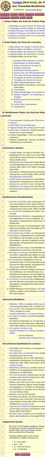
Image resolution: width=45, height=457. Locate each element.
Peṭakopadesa (19, 107)
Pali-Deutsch (39, 14)
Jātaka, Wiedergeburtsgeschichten (27, 82)
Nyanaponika (27, 165)
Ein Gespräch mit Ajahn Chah (21, 328)
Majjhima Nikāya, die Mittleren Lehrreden (25, 49)
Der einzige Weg (16, 260)
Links (17, 454)
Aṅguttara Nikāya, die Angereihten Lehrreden (27, 54)
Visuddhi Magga (16, 152)
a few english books (33, 10)
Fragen (21, 14)
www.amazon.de (26, 404)
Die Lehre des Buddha (18, 375)
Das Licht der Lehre (17, 309)
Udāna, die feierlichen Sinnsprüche (27, 65)
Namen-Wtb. (5, 17)
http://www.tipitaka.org (29, 430)
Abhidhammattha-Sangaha (20, 189)
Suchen (29, 17)
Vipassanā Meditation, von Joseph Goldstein (27, 314)
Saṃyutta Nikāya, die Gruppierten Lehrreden (27, 52)
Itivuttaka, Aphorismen (22, 68)
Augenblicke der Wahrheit (19, 406)
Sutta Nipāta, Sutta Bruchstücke (26, 70)
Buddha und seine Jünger (19, 248)
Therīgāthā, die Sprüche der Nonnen (28, 80)
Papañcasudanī (16, 179)
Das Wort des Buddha (18, 202)
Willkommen (5, 14)
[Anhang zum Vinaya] (17, 38)
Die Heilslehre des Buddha (20, 233)
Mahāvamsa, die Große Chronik (22, 184)
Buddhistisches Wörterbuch (20, 216)
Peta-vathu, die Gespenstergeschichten (29, 75)
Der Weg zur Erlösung (18, 252)
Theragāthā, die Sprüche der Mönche (28, 78)
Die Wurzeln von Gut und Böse (21, 279)
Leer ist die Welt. (16, 211)
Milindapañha (15, 162)
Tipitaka (17, 2)
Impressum (25, 454)
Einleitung (14, 14)
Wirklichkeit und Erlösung (19, 368)
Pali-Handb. (30, 14)
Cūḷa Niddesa (19, 90)
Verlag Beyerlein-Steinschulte (21, 177)
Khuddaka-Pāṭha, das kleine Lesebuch (29, 61)
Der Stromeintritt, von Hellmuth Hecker (24, 353)
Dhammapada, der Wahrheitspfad (27, 63)
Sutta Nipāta (14, 235)
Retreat (22, 17)
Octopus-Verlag (16, 365)
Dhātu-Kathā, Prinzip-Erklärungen (23, 125)
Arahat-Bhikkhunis (17, 389)
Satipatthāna (14, 172)
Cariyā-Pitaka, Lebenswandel (25, 104)
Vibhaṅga (13, 123)
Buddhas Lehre (15, 394)
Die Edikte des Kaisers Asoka (21, 380)
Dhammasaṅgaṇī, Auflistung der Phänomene (27, 120)
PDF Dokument (16, 351)
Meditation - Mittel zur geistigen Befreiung (26, 304)
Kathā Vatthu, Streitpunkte (20, 130)
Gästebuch (15, 17)
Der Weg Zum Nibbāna (18, 316)
